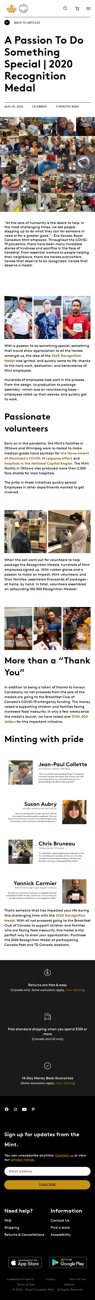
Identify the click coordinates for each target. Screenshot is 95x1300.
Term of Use (78, 1279)
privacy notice (22, 1159)
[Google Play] (68, 1262)
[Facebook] (6, 1109)
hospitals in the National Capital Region (38, 463)
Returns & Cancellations (24, 1234)
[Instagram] (15, 1109)
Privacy (51, 1279)
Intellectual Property (20, 1279)
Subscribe (47, 1185)
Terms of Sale (26, 1284)
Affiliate (69, 1284)
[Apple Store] (25, 1262)
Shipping (11, 1227)
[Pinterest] (33, 1109)
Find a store (60, 1227)
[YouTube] (24, 1109)
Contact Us (60, 1220)
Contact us (64, 1155)
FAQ (7, 1220)
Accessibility (61, 1234)
